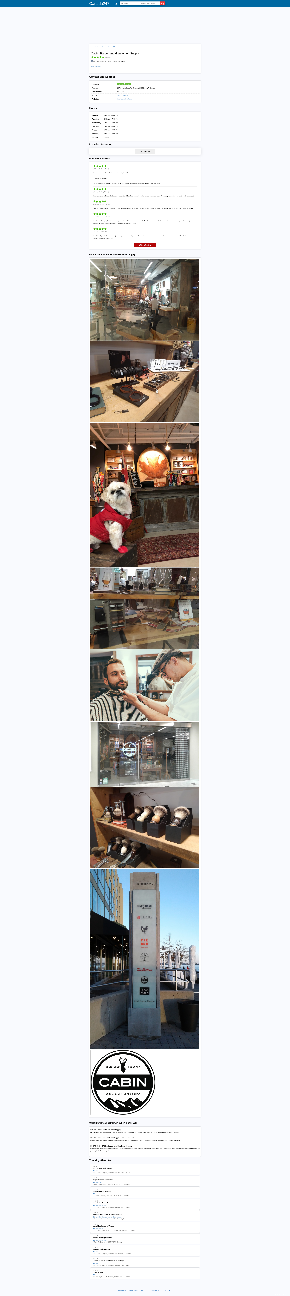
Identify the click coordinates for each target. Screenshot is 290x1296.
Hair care (120, 84)
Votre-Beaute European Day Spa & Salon (108, 1214)
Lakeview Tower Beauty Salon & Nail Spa (108, 1261)
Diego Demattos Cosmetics (103, 1180)
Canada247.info (103, 3)
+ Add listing (133, 1290)
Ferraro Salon (98, 1272)
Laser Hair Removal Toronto (104, 1226)
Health (128, 84)
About (143, 1290)
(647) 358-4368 (96, 66)
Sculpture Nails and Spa (101, 1249)
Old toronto (116, 47)
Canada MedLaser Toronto (103, 1203)
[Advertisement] (145, 24)
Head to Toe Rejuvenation (102, 1237)
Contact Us (166, 1290)
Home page (122, 1290)
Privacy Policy (154, 1290)
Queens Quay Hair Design (102, 1168)
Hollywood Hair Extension (102, 1191)
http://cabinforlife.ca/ (124, 99)
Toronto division (102, 47)
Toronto (110, 47)
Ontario (94, 47)
